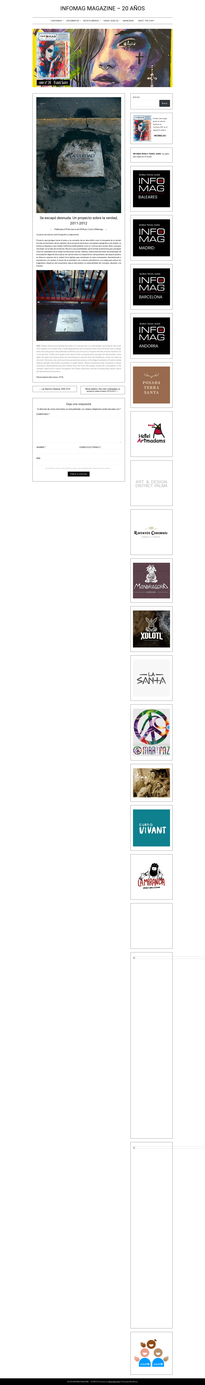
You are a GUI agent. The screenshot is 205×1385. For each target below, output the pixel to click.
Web (38, 458)
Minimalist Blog (114, 1382)
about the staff (146, 21)
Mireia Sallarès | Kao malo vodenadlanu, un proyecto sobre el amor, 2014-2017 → (102, 390)
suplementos (72, 21)
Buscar (136, 97)
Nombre (41, 447)
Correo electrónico (90, 447)
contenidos (56, 21)
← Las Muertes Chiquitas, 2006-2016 (54, 389)
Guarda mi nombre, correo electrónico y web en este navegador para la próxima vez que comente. (79, 468)
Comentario (43, 414)
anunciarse (128, 21)
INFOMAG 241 (160, 135)
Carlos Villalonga (95, 229)
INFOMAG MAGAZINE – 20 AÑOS (102, 8)
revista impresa (91, 21)
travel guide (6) (110, 21)
